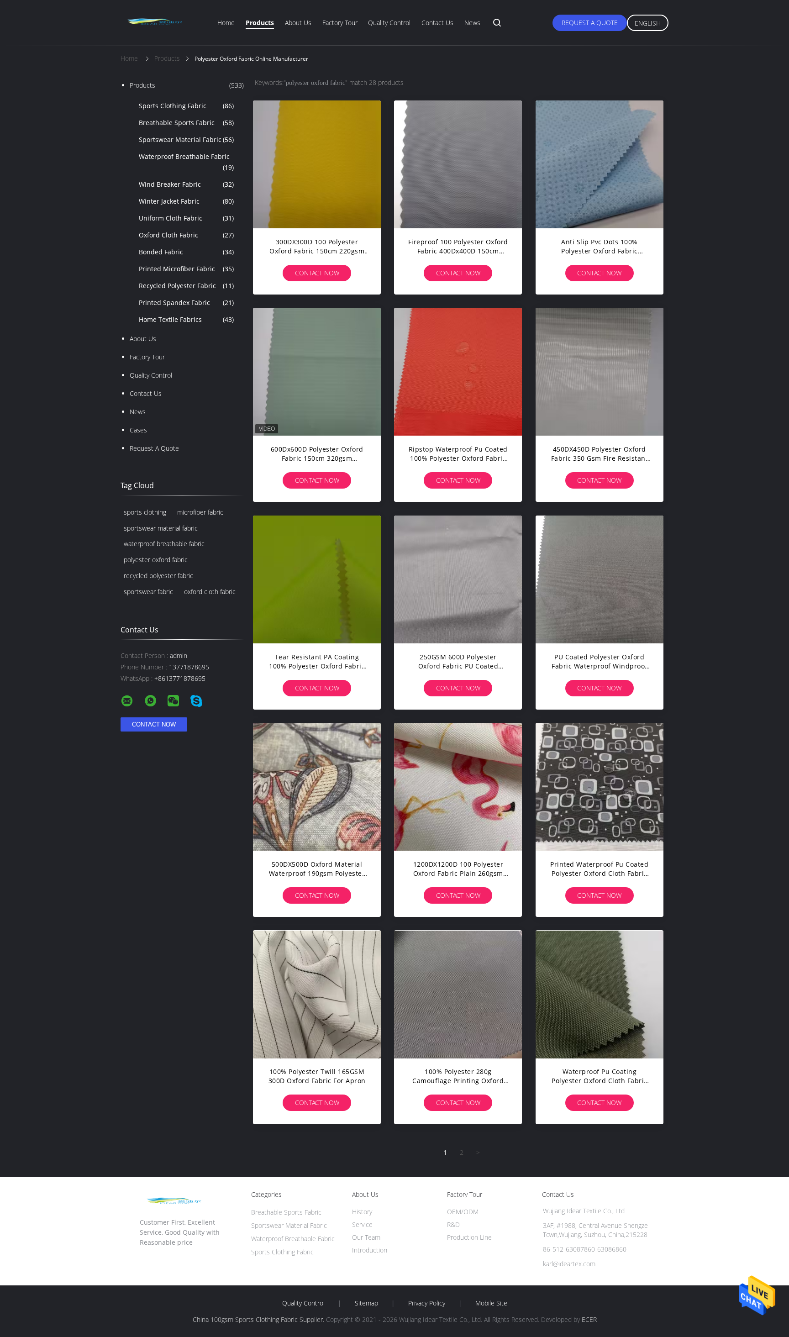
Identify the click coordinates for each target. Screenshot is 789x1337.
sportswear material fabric (161, 528)
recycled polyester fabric (158, 575)
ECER (589, 1319)
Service (362, 1224)
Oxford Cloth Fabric (186, 235)
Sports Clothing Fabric (186, 105)
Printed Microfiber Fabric (186, 268)
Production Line (469, 1237)
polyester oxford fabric (156, 559)
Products (260, 22)
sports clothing (145, 512)
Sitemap (366, 1303)
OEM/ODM (463, 1211)
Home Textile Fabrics (186, 319)
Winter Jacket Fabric (186, 201)
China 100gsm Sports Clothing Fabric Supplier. (259, 1319)
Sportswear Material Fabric (186, 139)
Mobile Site (491, 1303)
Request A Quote (590, 22)
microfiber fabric (200, 512)
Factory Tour (340, 22)
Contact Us (437, 22)
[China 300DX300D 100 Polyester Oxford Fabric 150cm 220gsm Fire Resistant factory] (317, 164)
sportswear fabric (148, 591)
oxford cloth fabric (210, 591)
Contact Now (317, 272)
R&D (453, 1224)
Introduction (369, 1250)
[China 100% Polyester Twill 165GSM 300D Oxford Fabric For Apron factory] (317, 994)
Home (226, 22)
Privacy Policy (426, 1303)
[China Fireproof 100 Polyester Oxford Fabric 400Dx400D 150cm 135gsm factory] (458, 164)
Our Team (366, 1237)
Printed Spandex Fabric (186, 302)
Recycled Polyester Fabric (186, 285)
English (648, 23)
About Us (298, 22)
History (362, 1211)
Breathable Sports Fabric (186, 122)
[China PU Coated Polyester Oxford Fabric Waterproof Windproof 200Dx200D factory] (599, 579)
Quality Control (389, 22)
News (472, 22)
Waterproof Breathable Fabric (186, 162)
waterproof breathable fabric (164, 543)
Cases (138, 430)
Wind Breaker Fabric (186, 184)
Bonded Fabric (186, 251)
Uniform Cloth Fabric (186, 218)
